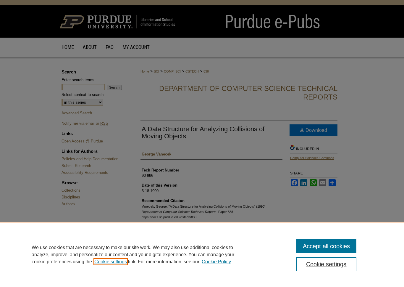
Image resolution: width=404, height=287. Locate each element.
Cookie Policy (216, 261)
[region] (202, 254)
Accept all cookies (326, 246)
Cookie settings (110, 261)
